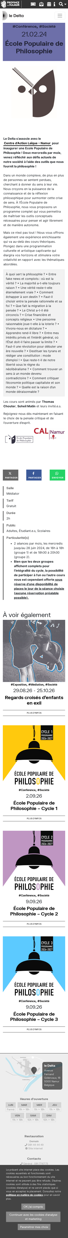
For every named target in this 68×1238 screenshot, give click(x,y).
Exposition (19, 684)
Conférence (25, 26)
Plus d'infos (34, 713)
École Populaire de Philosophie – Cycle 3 (34, 1016)
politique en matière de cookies (24, 1195)
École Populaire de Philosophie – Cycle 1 (34, 805)
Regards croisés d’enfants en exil (34, 700)
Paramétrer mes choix (34, 1227)
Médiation (37, 684)
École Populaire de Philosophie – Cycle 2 (34, 910)
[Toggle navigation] (60, 15)
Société (49, 26)
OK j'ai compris (33, 1206)
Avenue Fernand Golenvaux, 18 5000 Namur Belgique (52, 1077)
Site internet (35, 1148)
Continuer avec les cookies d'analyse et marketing (33, 1216)
